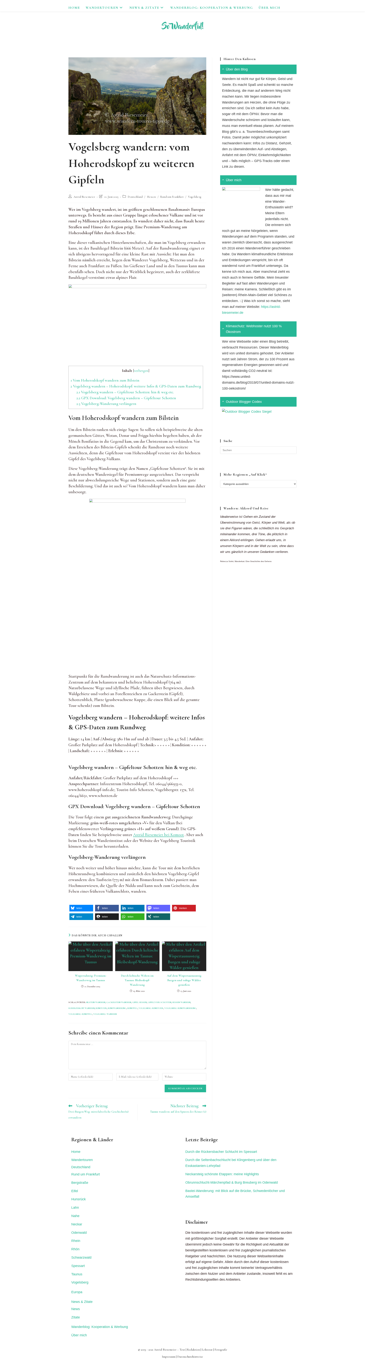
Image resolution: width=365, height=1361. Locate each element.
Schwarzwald (81, 1257)
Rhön (75, 1249)
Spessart (78, 1266)
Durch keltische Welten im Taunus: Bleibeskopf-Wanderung (137, 980)
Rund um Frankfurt (172, 196)
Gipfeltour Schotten (159, 1002)
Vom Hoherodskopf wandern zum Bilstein (105, 380)
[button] (81, 908)
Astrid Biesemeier (84, 196)
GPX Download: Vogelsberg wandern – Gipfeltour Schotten (126, 398)
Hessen (151, 196)
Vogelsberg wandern (105, 1014)
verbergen (141, 371)
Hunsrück (78, 1199)
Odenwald (79, 1233)
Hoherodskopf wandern (81, 1008)
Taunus (76, 1274)
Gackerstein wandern (118, 1002)
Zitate (75, 1317)
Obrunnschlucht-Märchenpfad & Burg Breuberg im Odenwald (231, 1182)
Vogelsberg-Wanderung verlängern (106, 403)
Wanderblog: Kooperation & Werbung (99, 1327)
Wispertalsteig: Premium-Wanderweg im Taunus (90, 978)
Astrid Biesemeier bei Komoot (158, 834)
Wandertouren (82, 1160)
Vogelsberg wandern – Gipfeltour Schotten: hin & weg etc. (125, 392)
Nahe (75, 1216)
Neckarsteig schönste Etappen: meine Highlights (222, 1174)
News (75, 1309)
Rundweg (132, 1008)
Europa (76, 1292)
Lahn (75, 1207)
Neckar (76, 1224)
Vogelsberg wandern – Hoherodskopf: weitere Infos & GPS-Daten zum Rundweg (136, 386)
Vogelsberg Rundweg (80, 1014)
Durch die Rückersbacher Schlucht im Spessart (221, 1152)
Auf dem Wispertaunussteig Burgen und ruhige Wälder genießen (184, 980)
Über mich (79, 1335)
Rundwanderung (117, 1008)
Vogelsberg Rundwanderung (180, 1008)
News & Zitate (82, 1302)
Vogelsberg (194, 196)
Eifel (74, 1191)
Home (75, 1152)
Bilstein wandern (95, 1002)
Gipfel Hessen (139, 1002)
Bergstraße (79, 1183)
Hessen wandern (181, 1002)
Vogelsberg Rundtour (151, 1008)
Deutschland (135, 196)
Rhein (75, 1241)
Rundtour (101, 1008)
